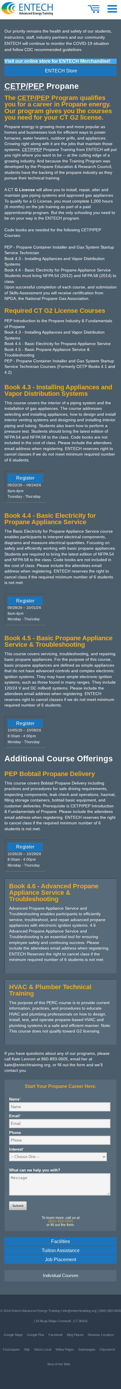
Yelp (27, 1349)
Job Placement (60, 1259)
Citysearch (107, 1349)
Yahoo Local (42, 1349)
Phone (15, 1132)
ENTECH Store (61, 70)
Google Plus (35, 1335)
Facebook (55, 1335)
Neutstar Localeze (101, 1335)
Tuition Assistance (61, 1250)
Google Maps (13, 1335)
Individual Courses (60, 1275)
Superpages (86, 1349)
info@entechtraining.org (79, 1310)
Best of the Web (59, 1364)
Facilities (60, 1241)
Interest (16, 1149)
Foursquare (11, 1349)
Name (15, 1099)
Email (15, 1116)
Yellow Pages (64, 1349)
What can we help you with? (34, 1170)
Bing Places (75, 1335)
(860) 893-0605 (110, 1310)
